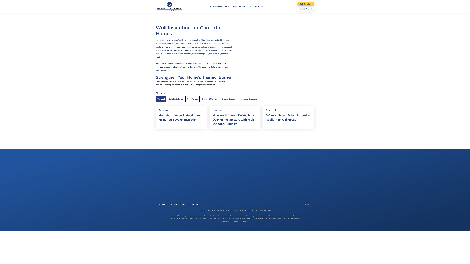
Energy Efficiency (210, 99)
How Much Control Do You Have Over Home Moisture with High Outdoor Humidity (233, 120)
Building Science (176, 99)
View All (161, 99)
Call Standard (306, 4)
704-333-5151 (162, 193)
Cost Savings (192, 99)
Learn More (286, 189)
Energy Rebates (229, 99)
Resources (260, 6)
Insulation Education (248, 99)
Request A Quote (306, 9)
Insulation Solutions (219, 6)
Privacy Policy (308, 204)
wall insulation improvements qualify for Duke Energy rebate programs (185, 84)
